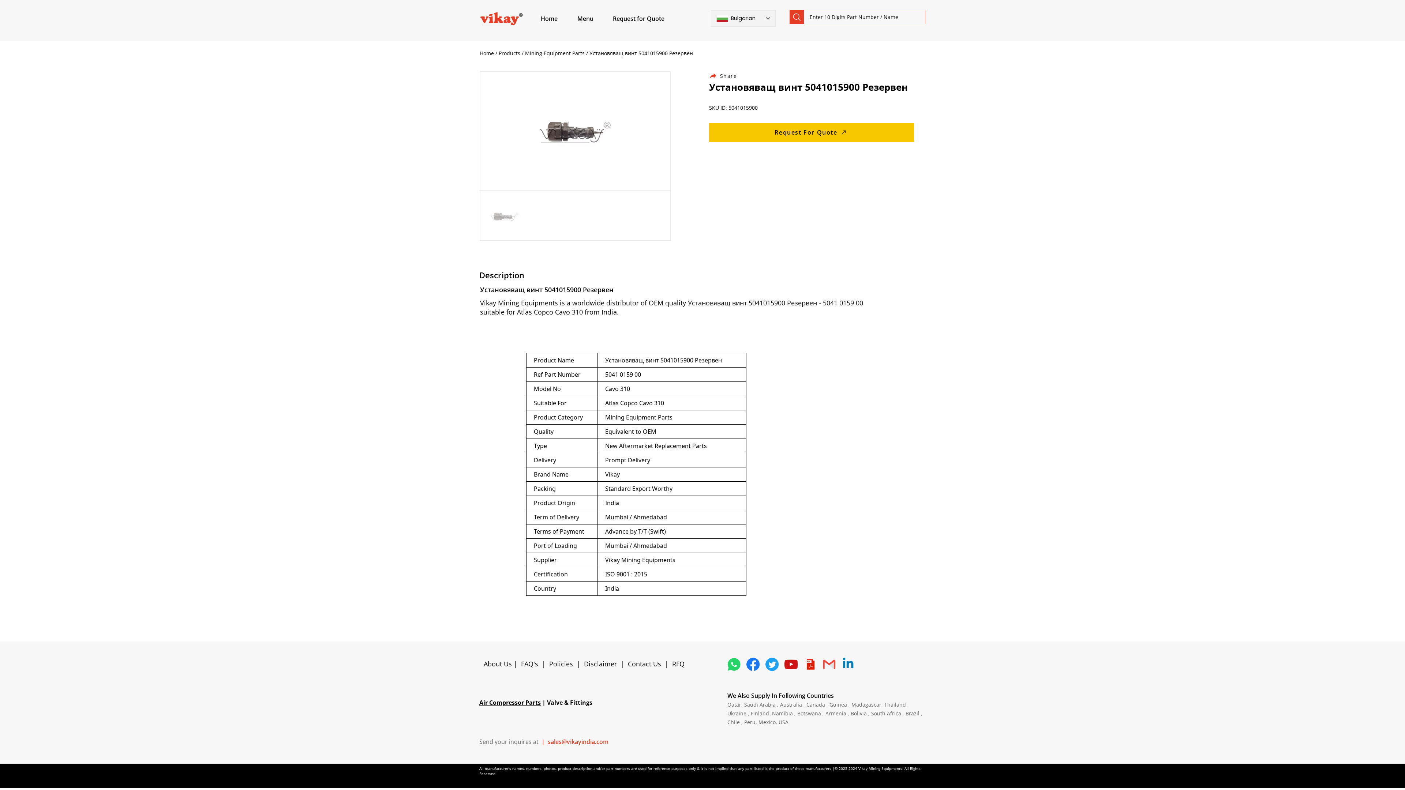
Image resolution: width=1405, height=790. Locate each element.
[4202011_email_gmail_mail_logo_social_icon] (829, 664)
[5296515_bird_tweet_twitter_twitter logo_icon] (772, 664)
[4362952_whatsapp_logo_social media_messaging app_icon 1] (734, 664)
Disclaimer (602, 663)
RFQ (678, 663)
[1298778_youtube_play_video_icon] (791, 664)
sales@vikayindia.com (578, 742)
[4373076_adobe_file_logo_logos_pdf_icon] (810, 664)
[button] (593, 18)
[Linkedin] (848, 664)
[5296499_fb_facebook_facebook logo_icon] (753, 664)
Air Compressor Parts (510, 703)
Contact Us (644, 663)
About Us (499, 663)
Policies (561, 663)
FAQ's (529, 663)
